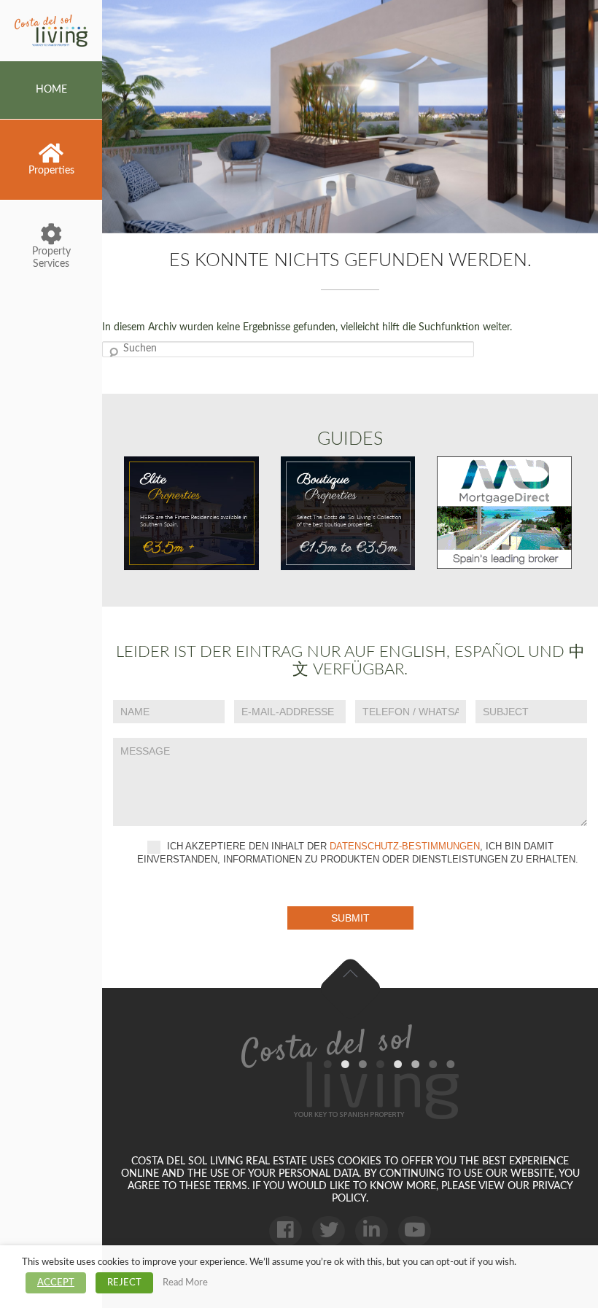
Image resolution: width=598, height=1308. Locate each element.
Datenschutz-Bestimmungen (405, 846)
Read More (185, 1282)
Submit (350, 918)
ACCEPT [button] (55, 1283)
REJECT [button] (124, 1283)
